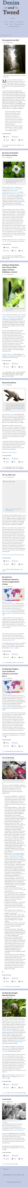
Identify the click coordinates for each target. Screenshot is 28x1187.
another (10, 603)
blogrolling (8, 372)
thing (16, 1128)
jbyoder (14, 182)
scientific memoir (14, 189)
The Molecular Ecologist (20, 1092)
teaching (16, 1163)
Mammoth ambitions (9, 383)
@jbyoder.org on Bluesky (14, 26)
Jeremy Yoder (12, 21)
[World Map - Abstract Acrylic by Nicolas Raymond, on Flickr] (13, 600)
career (12, 255)
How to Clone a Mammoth (18, 468)
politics (18, 751)
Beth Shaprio (9, 468)
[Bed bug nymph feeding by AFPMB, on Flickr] (14, 494)
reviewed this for (14, 889)
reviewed (12, 414)
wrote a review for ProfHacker (16, 1130)
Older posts (5, 1169)
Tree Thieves (5, 146)
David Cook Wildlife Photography (18, 1021)
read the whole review (14, 239)
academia (8, 255)
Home (6, 21)
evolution (18, 372)
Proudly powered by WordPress (14, 1182)
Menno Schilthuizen (10, 374)
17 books (7, 785)
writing (18, 145)
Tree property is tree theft (10, 40)
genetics (14, 751)
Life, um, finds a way (8, 475)
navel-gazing (17, 986)
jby (7, 77)
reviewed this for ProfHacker (16, 856)
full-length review (9, 837)
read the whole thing (12, 452)
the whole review (10, 354)
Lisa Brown (11, 310)
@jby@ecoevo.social (19, 24)
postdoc (20, 200)
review (14, 145)
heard (14, 187)
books (7, 145)
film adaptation (14, 797)
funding (20, 255)
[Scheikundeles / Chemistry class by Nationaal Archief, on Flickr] (14, 1119)
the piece (7, 611)
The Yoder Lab (20, 21)
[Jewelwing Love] (14, 292)
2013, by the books (8, 758)
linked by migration (17, 1040)
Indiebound (4, 1127)
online (10, 86)
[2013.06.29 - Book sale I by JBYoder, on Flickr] (14, 779)
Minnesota (4, 257)
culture (11, 145)
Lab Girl (7, 258)
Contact (11, 24)
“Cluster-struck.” (13, 648)
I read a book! (6, 1099)
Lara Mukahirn (9, 602)
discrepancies (5, 706)
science (12, 257)
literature (17, 569)
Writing (6, 24)
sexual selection (10, 376)
